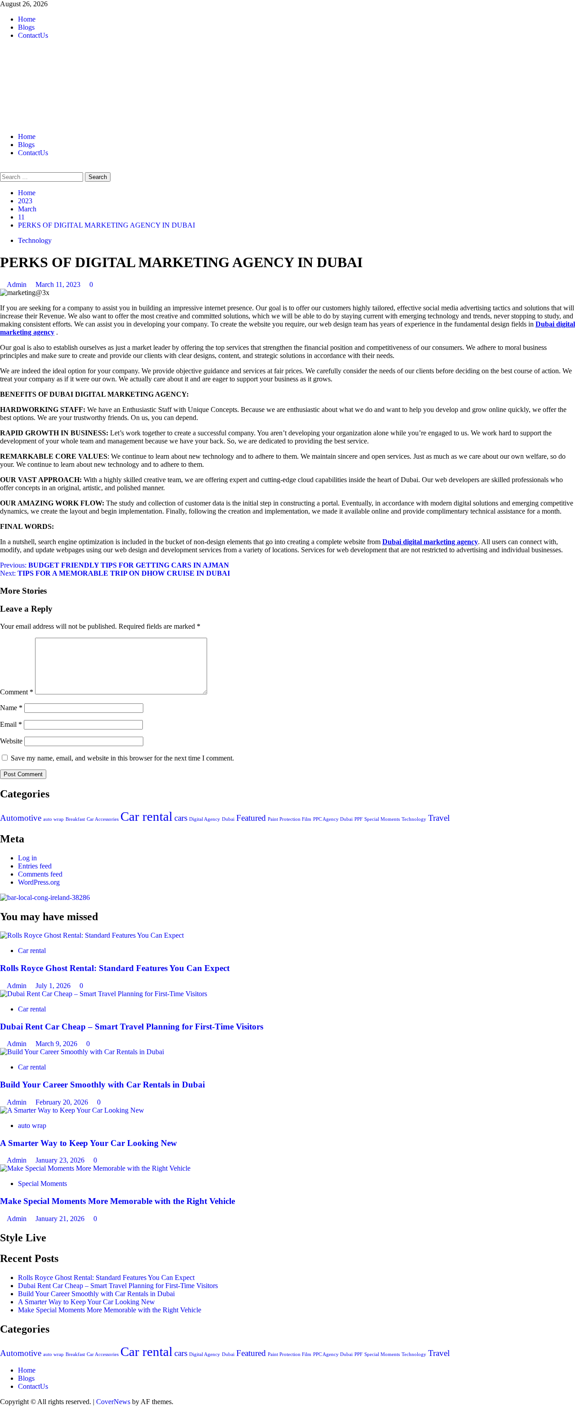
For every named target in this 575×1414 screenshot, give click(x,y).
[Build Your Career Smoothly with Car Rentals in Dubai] (82, 1052)
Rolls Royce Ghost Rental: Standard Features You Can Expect (115, 968)
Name (11, 707)
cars (180, 818)
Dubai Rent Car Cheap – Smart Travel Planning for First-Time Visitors (131, 1026)
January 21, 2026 (60, 1218)
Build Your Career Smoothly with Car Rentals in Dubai (102, 1084)
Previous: (114, 565)
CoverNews (113, 1401)
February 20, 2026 (62, 1102)
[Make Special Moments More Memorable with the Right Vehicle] (95, 1168)
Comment (16, 692)
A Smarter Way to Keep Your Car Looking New (88, 1143)
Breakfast (75, 819)
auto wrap (53, 819)
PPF (358, 819)
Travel (439, 818)
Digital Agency (204, 819)
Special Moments (382, 819)
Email (11, 724)
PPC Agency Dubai (333, 819)
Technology (35, 240)
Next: (115, 573)
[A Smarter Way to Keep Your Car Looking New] (72, 1110)
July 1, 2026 (53, 985)
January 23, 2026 (60, 1160)
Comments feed (40, 874)
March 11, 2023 (58, 284)
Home (26, 19)
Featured (251, 818)
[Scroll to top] (2, 1410)
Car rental (146, 816)
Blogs (26, 27)
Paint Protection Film (289, 819)
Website (11, 741)
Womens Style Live (97, 78)
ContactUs (33, 35)
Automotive (20, 818)
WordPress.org (39, 882)
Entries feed (35, 866)
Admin (17, 284)
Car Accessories (103, 819)
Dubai (228, 819)
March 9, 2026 (57, 1043)
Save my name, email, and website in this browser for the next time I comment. (122, 758)
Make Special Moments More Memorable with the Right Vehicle (117, 1201)
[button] (2, 168)
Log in (27, 858)
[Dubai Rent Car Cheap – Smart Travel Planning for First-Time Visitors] (103, 994)
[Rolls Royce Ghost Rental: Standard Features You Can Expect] (92, 935)
